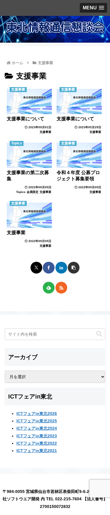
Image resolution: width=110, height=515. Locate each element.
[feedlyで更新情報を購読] (49, 288)
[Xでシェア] (36, 268)
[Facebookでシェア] (49, 268)
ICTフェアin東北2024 (36, 428)
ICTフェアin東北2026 (36, 413)
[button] (73, 268)
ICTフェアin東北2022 (36, 443)
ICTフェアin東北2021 (36, 450)
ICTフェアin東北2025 (36, 421)
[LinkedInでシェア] (61, 268)
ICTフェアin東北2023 (36, 436)
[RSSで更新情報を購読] (61, 288)
